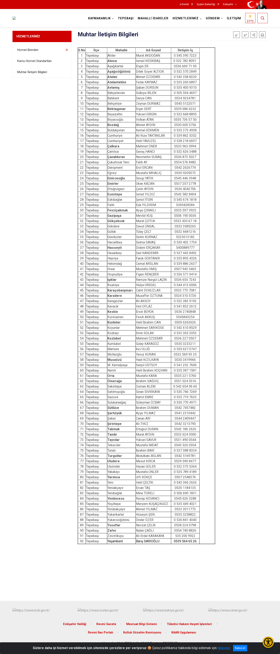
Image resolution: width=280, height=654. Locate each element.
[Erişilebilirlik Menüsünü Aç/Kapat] (268, 642)
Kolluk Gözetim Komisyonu (142, 632)
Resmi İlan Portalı (100, 632)
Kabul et (240, 648)
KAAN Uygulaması (183, 632)
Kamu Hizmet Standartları (34, 61)
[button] (253, 34)
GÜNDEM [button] (213, 18)
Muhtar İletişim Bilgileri (32, 72)
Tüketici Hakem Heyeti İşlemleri (189, 624)
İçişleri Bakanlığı (206, 4)
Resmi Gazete (106, 624)
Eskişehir (228, 4)
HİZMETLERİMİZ (28, 36)
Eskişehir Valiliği (74, 624)
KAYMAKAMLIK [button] (99, 18)
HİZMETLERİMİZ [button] (186, 18)
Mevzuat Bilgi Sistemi (141, 624)
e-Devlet (184, 4)
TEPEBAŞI (126, 18)
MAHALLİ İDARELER (153, 18)
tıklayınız (223, 648)
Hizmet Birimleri (27, 50)
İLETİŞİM (234, 18)
